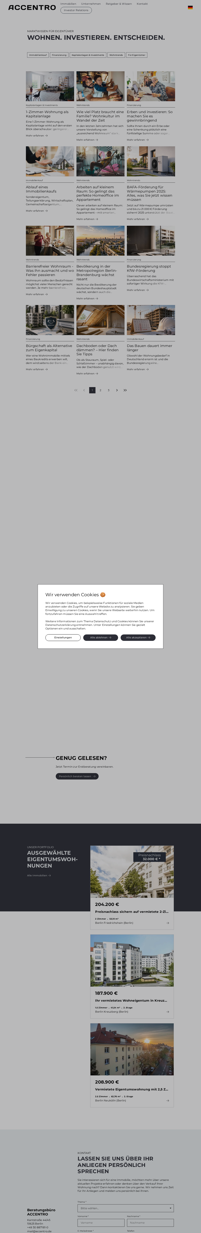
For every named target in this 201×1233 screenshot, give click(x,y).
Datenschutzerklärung (60, 624)
